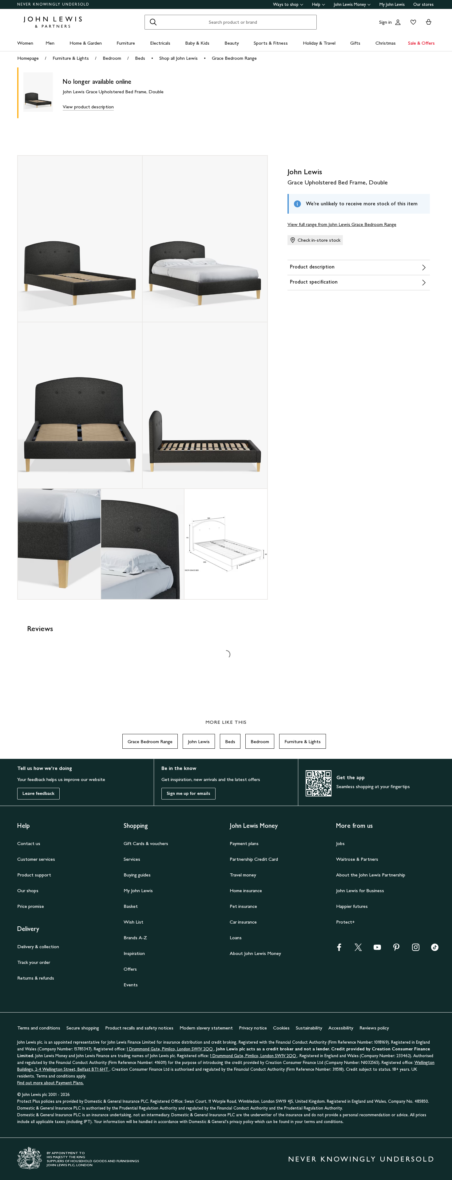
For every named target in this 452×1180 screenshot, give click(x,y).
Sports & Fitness (271, 43)
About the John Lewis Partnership (370, 875)
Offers (130, 969)
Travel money (243, 875)
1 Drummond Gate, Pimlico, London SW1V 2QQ (170, 1049)
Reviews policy (374, 1028)
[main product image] (43, 92)
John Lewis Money (350, 4)
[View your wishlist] (412, 22)
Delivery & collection (38, 946)
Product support (34, 875)
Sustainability (309, 1028)
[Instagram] (415, 949)
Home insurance (246, 890)
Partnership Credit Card (254, 859)
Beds (140, 58)
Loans (236, 937)
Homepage (28, 58)
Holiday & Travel (319, 43)
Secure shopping (82, 1028)
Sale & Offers (421, 43)
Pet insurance (243, 906)
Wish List (133, 922)
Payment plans (244, 843)
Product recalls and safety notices (139, 1028)
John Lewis (199, 741)
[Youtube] (377, 949)
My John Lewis (392, 4)
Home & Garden (85, 43)
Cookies (281, 1028)
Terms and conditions (38, 1028)
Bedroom (112, 58)
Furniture (126, 43)
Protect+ (345, 922)
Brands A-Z (135, 937)
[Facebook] (339, 949)
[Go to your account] (398, 22)
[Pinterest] (396, 949)
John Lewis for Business (360, 890)
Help (316, 4)
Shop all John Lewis (178, 58)
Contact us (28, 843)
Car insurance (243, 922)
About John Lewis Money (255, 953)
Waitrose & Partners (357, 859)
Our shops (27, 890)
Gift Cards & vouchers (146, 843)
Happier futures (352, 906)
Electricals (160, 43)
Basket (131, 906)
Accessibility (340, 1028)
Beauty (231, 43)
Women (25, 43)
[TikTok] (434, 949)
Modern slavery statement (206, 1028)
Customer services (36, 859)
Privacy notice (253, 1028)
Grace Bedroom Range (234, 58)
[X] (358, 949)
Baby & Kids (197, 43)
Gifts (355, 43)
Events (131, 985)
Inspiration (134, 953)
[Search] (153, 22)
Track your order (33, 962)
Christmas (385, 43)
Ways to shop (286, 4)
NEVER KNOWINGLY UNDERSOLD (53, 4)
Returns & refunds (35, 978)
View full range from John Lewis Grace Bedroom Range (341, 224)
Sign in (385, 22)
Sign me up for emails (188, 793)
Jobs (340, 843)
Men (50, 43)
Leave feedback (38, 793)
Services (132, 859)
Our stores (423, 4)
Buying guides (137, 875)
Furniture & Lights (71, 58)
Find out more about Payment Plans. (50, 1082)
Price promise (30, 906)
